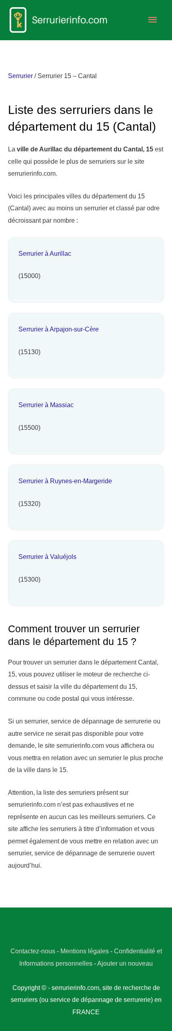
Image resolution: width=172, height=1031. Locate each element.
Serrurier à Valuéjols (47, 556)
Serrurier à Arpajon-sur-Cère (58, 329)
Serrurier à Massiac (46, 404)
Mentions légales (84, 951)
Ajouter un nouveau (125, 963)
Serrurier (20, 75)
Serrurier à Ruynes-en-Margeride (65, 480)
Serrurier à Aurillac (44, 253)
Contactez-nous (32, 951)
